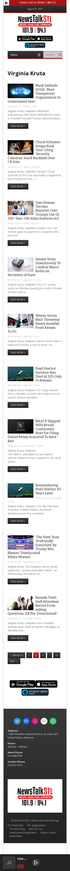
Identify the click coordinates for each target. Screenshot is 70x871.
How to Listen (48, 832)
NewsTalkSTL (15, 106)
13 (56, 655)
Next (14, 661)
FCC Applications (36, 825)
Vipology (54, 820)
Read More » (18, 126)
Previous (16, 655)
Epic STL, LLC (36, 828)
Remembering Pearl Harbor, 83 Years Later (48, 489)
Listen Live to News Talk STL (37, 2)
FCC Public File (15, 825)
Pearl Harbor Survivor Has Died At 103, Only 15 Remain (48, 374)
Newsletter (16, 836)
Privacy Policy (17, 828)
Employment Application (23, 832)
